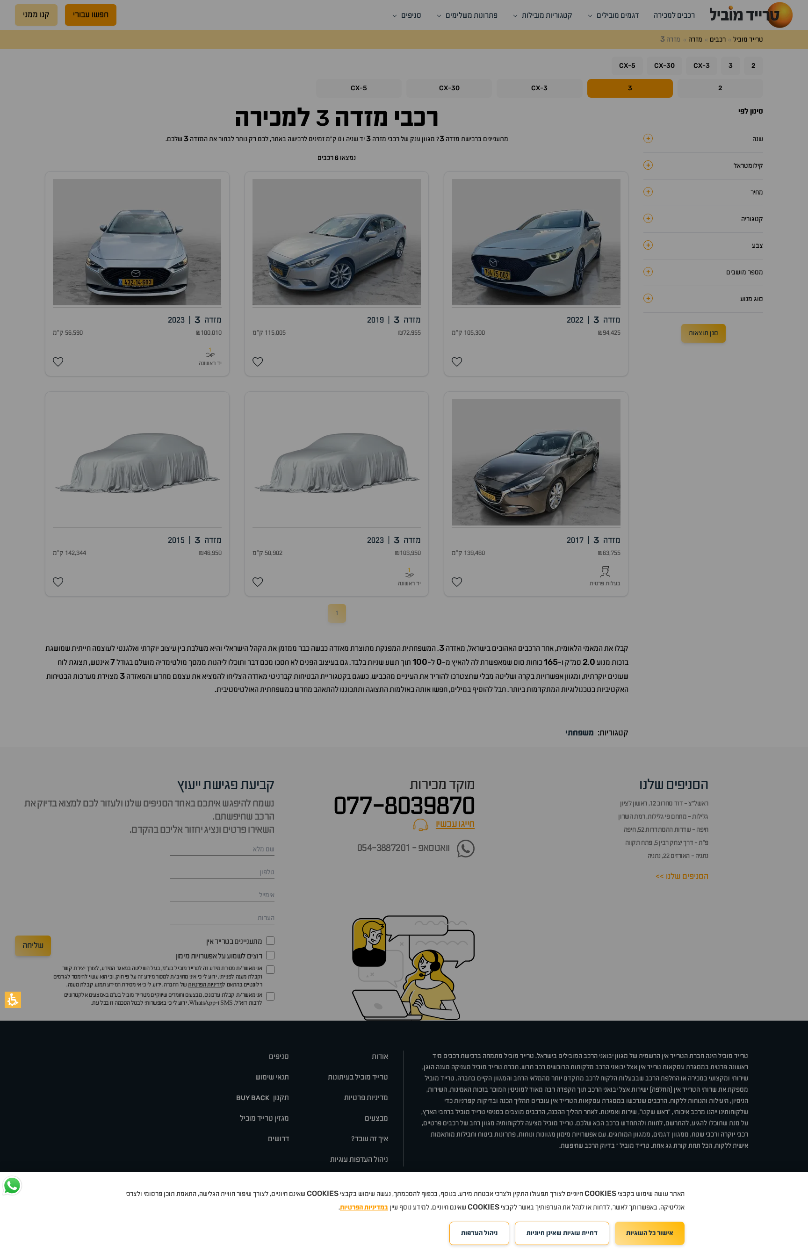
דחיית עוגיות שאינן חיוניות (562, 1233)
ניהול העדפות (479, 1233)
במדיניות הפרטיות (364, 1207)
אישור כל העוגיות (649, 1233)
